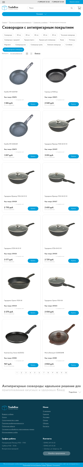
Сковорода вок (20, 45)
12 (66, 373)
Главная (4, 22)
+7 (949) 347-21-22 (43, 2)
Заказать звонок (74, 2)
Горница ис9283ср (51, 92)
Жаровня (7, 45)
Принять (49, 465)
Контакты (46, 426)
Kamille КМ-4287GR (10, 92)
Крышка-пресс (29, 40)
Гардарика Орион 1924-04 (54, 300)
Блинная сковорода (54, 45)
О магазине (47, 411)
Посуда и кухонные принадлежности (20, 22)
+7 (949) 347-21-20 (58, 2)
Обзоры (45, 423)
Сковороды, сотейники (40, 22)
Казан (62, 40)
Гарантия (46, 414)
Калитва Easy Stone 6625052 (14, 353)
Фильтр (37, 53)
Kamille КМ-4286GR (11, 144)
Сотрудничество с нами (10, 420)
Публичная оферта (8, 426)
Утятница (72, 40)
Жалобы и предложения (56, 453)
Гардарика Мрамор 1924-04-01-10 (56, 196)
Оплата (45, 420)
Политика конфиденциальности (13, 423)
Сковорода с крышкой (12, 40)
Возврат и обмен (7, 414)
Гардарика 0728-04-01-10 (12, 248)
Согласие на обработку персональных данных (18, 429)
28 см (28, 35)
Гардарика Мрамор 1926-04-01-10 (15, 196)
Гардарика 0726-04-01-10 (53, 248)
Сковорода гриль (37, 45)
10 (57, 373)
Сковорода (8, 35)
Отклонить (56, 465)
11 (61, 373)
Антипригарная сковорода (13, 49)
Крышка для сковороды (47, 40)
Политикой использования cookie (34, 465)
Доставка (46, 417)
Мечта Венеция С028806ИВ (54, 353)
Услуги (4, 417)
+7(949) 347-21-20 (49, 446)
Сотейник (69, 45)
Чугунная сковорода (68, 35)
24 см (45, 35)
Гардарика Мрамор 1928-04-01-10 (56, 144)
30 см (19, 35)
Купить (33, 104)
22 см (54, 35)
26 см (36, 35)
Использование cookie (10, 432)
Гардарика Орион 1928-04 (13, 300)
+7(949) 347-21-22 (49, 443)
